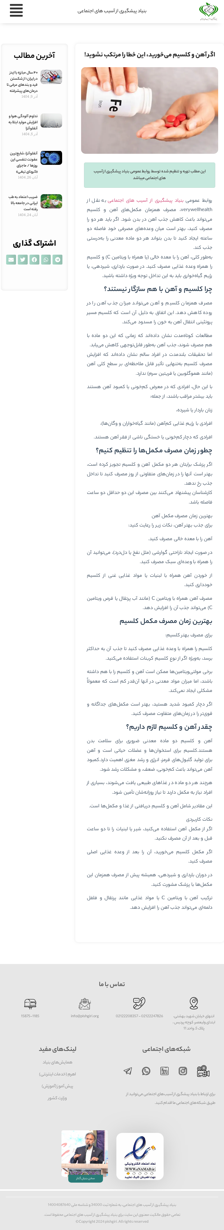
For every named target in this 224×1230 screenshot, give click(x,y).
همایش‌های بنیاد (57, 1062)
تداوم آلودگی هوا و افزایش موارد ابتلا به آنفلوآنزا (23, 122)
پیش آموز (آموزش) (57, 1086)
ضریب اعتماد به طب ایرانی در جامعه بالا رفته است (23, 203)
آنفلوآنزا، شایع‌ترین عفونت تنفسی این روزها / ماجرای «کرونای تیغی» (24, 163)
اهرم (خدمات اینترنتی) (57, 1074)
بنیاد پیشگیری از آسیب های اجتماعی (112, 11)
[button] (57, 260)
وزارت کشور (57, 1098)
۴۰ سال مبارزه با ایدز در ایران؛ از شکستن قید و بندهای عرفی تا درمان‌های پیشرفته (22, 82)
